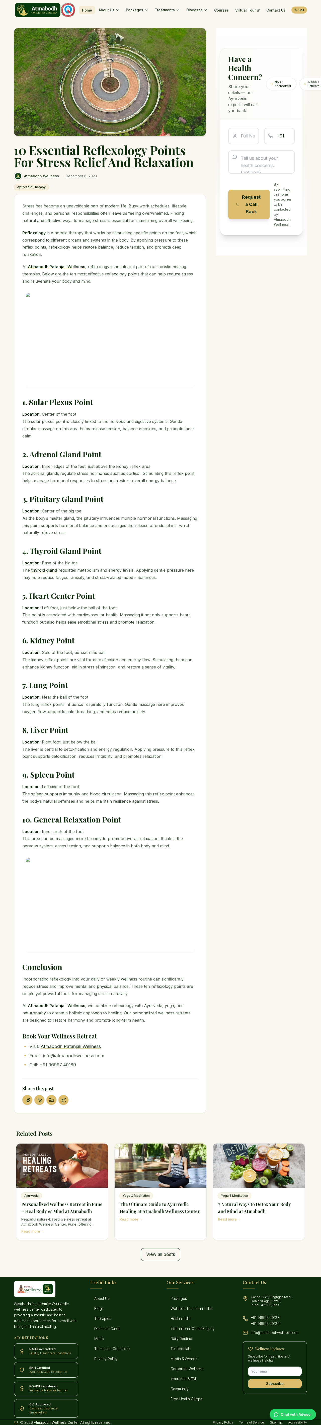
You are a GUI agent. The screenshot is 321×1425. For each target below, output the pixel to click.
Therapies (102, 1318)
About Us (106, 10)
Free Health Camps (186, 1399)
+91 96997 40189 (265, 1323)
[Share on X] (39, 1100)
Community (180, 1389)
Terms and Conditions (112, 1348)
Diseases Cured (107, 1328)
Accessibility (297, 1422)
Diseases (194, 10)
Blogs (99, 1308)
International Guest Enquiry (193, 1328)
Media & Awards (184, 1359)
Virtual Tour (245, 10)
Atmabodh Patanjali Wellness (71, 1046)
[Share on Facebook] (27, 1100)
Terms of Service (251, 1422)
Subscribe (275, 1383)
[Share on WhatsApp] (63, 1100)
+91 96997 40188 (265, 1317)
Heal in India (181, 1318)
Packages (134, 10)
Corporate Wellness (187, 1369)
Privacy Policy (106, 1359)
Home (87, 10)
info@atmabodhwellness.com (275, 1332)
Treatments (165, 10)
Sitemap (276, 1422)
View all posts (160, 1254)
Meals (99, 1338)
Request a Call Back (251, 204)
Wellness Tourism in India (191, 1308)
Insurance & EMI (184, 1379)
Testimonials (181, 1348)
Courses (221, 10)
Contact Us (276, 10)
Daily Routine (181, 1338)
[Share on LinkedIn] (51, 1100)
